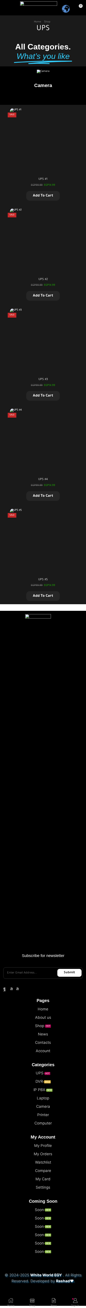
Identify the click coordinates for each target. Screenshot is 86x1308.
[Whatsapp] (11, 988)
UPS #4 (43, 479)
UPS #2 (43, 279)
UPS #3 (43, 379)
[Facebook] (4, 988)
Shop (47, 22)
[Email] (25, 988)
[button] (5, 7)
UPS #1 (43, 179)
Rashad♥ (65, 1281)
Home (37, 22)
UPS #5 (43, 579)
